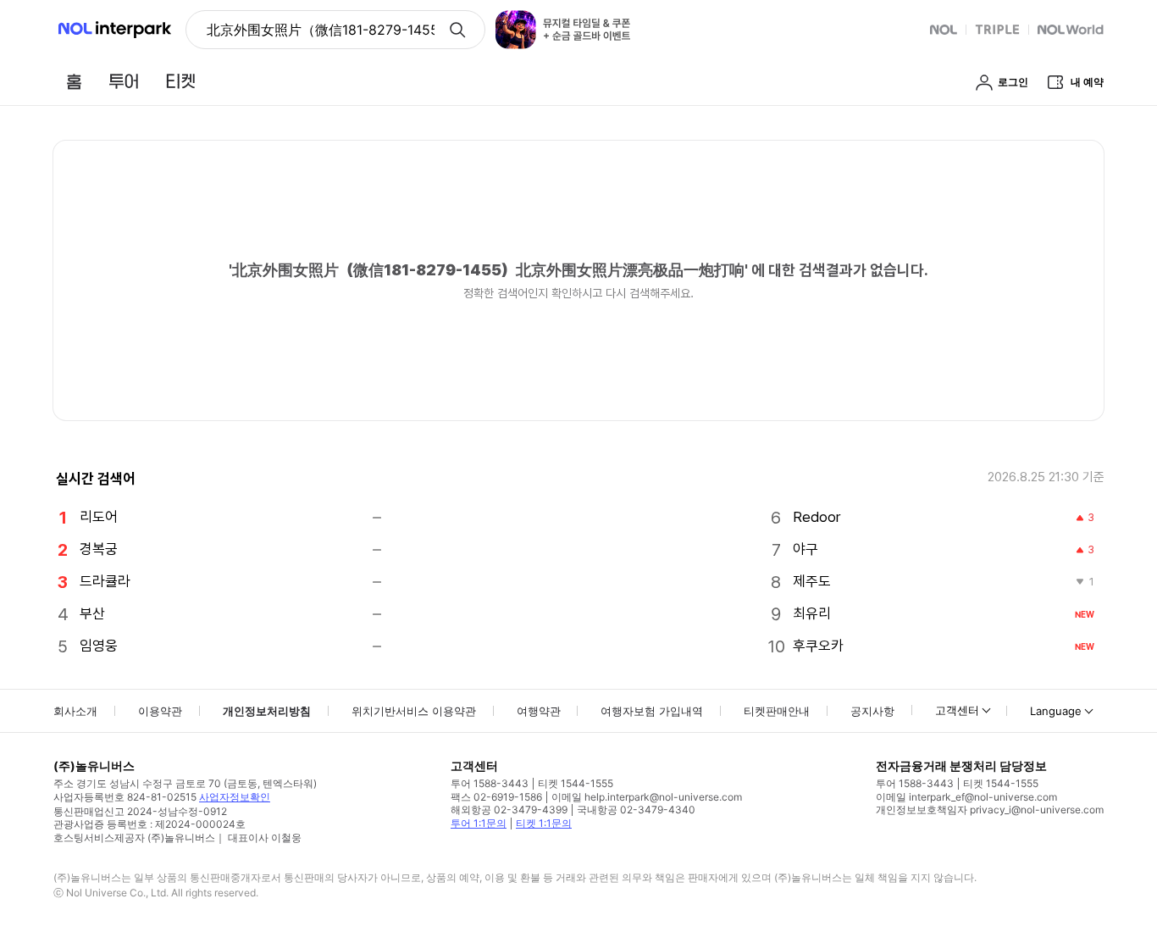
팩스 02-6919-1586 (496, 796)
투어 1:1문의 (479, 823)
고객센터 (957, 710)
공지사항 (872, 711)
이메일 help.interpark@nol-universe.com (646, 796)
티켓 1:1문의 (544, 823)
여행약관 (539, 711)
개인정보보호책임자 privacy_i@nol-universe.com (990, 809)
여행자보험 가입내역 (652, 711)
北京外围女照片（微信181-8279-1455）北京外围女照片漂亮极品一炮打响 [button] (321, 29)
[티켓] (180, 81)
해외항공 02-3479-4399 (509, 809)
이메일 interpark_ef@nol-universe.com (966, 796)
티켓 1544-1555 (575, 783)
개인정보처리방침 (267, 711)
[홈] (73, 81)
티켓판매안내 (777, 711)
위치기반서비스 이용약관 (414, 711)
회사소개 (75, 711)
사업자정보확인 (234, 796)
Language (1056, 711)
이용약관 (160, 711)
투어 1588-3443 (490, 783)
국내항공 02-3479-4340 (636, 809)
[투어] (123, 81)
